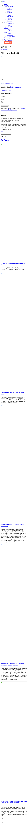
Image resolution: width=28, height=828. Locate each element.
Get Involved (7, 39)
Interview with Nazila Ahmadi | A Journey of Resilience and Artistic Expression (12, 664)
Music (8, 25)
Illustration (9, 21)
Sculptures (9, 18)
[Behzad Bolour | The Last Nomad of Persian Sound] (14, 274)
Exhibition (9, 26)
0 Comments (4, 90)
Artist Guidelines (8, 40)
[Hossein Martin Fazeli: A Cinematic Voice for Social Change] (14, 406)
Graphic (9, 33)
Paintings (9, 15)
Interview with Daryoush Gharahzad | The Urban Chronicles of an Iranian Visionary (14, 802)
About (5, 4)
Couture (9, 29)
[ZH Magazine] (3, 1)
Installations (10, 16)
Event (8, 11)
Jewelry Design (10, 30)
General (9, 90)
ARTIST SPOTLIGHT (9, 6)
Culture (5, 22)
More (2, 131)
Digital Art (9, 19)
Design (5, 32)
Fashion (6, 28)
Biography (9, 9)
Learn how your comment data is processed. (13, 109)
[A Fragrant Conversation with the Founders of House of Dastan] (14, 144)
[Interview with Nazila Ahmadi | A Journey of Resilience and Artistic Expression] (14, 545)
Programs (6, 5)
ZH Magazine (4, 49)
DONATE (8, 42)
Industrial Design (11, 36)
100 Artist (9, 12)
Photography (7, 37)
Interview (9, 8)
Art (4, 13)
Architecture (10, 35)
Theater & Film (10, 23)
